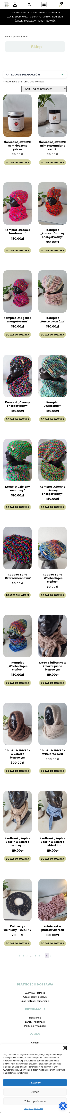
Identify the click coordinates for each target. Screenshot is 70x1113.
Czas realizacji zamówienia (35, 1001)
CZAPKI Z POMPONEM (17, 17)
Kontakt (35, 1042)
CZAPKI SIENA (53, 13)
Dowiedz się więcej (17, 595)
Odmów (35, 1091)
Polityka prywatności (33, 1108)
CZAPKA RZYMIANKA (40, 17)
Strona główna (13, 36)
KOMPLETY (57, 17)
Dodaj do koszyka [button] (17, 162)
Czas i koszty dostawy (35, 996)
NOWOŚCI (51, 21)
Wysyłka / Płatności (35, 992)
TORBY (41, 21)
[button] (65, 1048)
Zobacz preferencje (35, 1101)
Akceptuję (35, 1082)
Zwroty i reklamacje (35, 1021)
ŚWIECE (19, 21)
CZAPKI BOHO (38, 13)
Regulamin (35, 1017)
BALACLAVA (30, 21)
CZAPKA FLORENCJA (19, 13)
